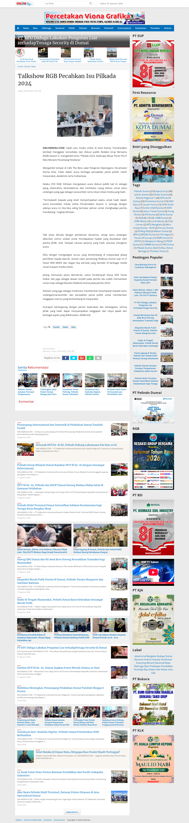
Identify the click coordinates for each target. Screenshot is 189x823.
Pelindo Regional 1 (145, 197)
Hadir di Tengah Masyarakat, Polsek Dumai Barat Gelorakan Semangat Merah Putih (145, 344)
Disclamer (48, 820)
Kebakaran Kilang (154, 241)
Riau (35, 28)
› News (33, 66)
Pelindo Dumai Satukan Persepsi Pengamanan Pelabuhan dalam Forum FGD (57, 722)
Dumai (56, 327)
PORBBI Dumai (151, 244)
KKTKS (137, 241)
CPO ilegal (165, 234)
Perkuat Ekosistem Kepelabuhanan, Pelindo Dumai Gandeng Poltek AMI (71, 636)
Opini (147, 666)
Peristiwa (155, 28)
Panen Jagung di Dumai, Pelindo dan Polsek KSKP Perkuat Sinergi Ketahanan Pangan (97, 550)
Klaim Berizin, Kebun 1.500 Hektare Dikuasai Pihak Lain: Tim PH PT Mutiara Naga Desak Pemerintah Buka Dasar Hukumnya (145, 295)
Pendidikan (167, 666)
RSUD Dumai (166, 214)
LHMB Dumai (161, 217)
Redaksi (19, 820)
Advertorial (140, 656)
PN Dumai (150, 214)
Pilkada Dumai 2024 (147, 247)
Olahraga (46, 28)
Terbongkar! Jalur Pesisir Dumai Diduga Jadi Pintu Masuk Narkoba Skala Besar (85, 722)
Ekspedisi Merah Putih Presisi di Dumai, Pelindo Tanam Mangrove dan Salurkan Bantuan (145, 331)
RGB (141, 217)
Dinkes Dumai (160, 194)
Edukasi (83, 28)
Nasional (59, 28)
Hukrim (167, 28)
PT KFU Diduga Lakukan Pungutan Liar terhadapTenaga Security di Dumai (57, 40)
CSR (149, 217)
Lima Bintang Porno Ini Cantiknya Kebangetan (145, 266)
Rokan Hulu (167, 669)
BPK (135, 234)
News (26, 28)
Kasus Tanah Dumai (153, 211)
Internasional (124, 28)
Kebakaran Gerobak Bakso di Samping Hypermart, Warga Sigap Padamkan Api (34, 637)
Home (20, 66)
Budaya (161, 656)
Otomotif (108, 28)
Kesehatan (140, 28)
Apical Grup (162, 191)
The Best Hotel (157, 251)
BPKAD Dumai (148, 234)
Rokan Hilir (154, 669)
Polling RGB (144, 231)
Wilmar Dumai (161, 231)
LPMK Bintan (140, 221)
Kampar (156, 659)
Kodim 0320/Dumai (153, 207)
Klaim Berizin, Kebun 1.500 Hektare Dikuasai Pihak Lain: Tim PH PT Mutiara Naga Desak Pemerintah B (42, 550)
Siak (153, 672)
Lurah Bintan (157, 221)
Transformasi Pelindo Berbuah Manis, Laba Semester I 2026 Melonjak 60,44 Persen (28, 723)
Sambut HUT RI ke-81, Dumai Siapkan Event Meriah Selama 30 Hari (58, 667)
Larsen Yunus (150, 204)
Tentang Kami (59, 820)
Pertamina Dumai (154, 201)
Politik (72, 28)
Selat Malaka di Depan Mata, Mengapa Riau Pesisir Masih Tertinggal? (78, 752)
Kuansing (141, 662)
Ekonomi (95, 28)
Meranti (150, 662)
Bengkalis (151, 656)
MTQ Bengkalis (154, 224)
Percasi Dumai (165, 227)
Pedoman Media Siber (33, 820)
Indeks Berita (71, 812)
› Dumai (26, 66)
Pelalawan (155, 666)
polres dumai (141, 194)
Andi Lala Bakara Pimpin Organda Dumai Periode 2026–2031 (109, 636)
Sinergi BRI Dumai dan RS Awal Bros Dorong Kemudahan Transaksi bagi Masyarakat (145, 319)
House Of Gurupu (143, 237)
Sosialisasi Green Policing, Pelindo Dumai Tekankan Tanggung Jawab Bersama (113, 722)
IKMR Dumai (162, 237)
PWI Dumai (168, 244)
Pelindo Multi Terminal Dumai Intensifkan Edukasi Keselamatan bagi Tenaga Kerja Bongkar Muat (145, 382)
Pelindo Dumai (142, 191)
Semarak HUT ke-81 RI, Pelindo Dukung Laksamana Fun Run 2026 (76, 444)
